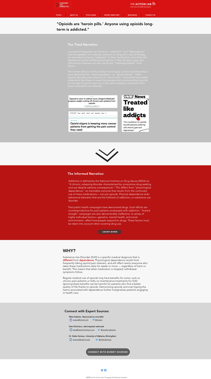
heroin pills (114, 77)
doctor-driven (124, 74)
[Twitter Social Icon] (105, 370)
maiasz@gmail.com (80, 320)
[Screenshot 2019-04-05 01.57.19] (102, 370)
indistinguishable (125, 63)
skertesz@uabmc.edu (81, 340)
